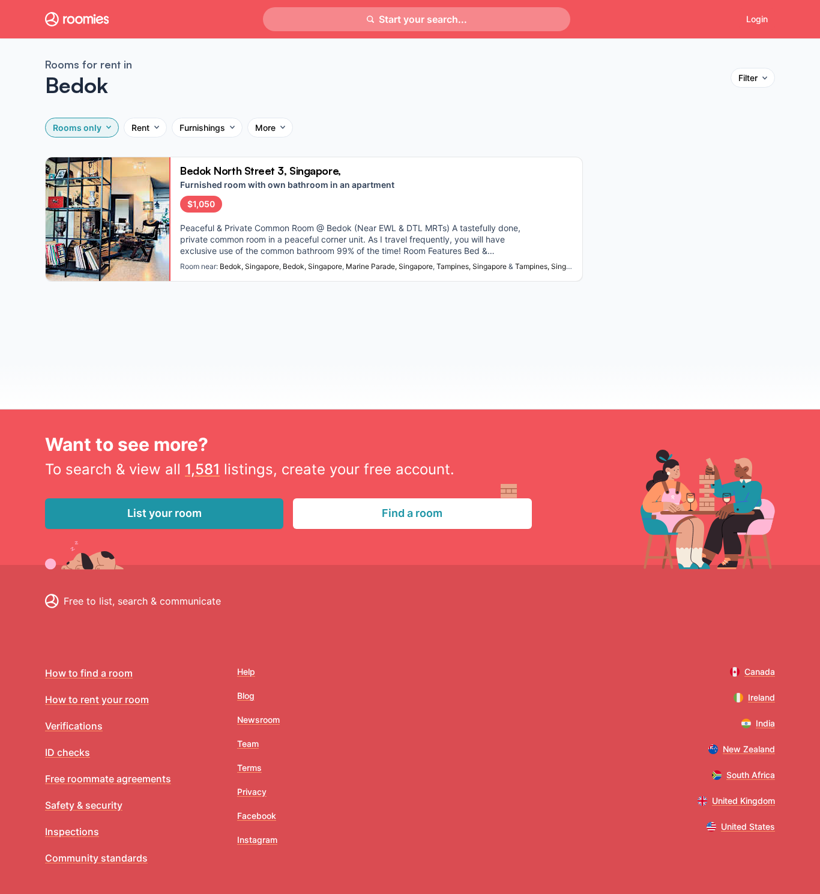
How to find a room (89, 673)
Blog (246, 695)
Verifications (74, 726)
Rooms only (77, 127)
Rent (140, 127)
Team (248, 743)
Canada (759, 671)
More (265, 127)
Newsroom (258, 719)
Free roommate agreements (108, 779)
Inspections (72, 832)
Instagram (257, 840)
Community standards (96, 858)
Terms (249, 768)
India (765, 723)
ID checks (67, 752)
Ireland (761, 697)
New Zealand (749, 749)
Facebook (256, 816)
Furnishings (202, 127)
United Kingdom (743, 801)
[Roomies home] (77, 19)
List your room (164, 513)
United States (748, 826)
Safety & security (83, 805)
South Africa (750, 775)
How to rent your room (97, 699)
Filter (748, 78)
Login (757, 19)
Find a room (412, 513)
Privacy (252, 792)
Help (246, 671)
